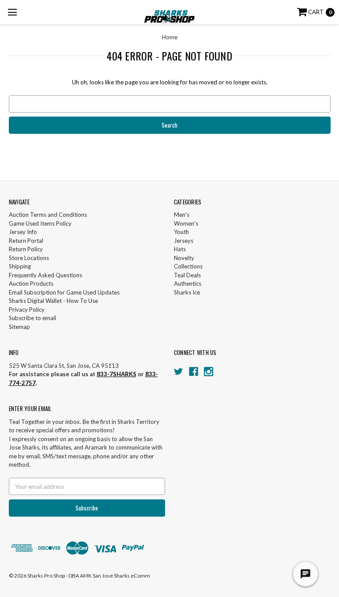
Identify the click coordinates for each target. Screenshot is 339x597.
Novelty (184, 257)
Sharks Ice (187, 292)
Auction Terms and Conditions (48, 214)
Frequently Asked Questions (45, 275)
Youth (181, 231)
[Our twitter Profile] (178, 371)
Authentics (187, 283)
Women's (186, 223)
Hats (180, 249)
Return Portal (26, 240)
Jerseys (183, 240)
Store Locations (29, 257)
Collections (188, 266)
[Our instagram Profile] (208, 371)
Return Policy (26, 249)
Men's (181, 214)
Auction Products (31, 283)
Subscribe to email (32, 317)
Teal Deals (187, 275)
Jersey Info (23, 231)
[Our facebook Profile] (193, 371)
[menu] (12, 12)
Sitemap (19, 326)
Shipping (20, 266)
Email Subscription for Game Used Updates (64, 292)
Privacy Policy (27, 309)
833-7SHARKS (116, 374)
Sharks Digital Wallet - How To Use (53, 300)
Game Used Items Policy (40, 223)
